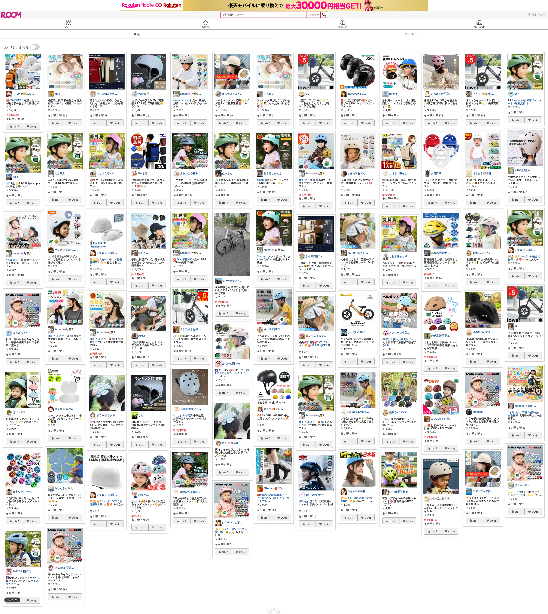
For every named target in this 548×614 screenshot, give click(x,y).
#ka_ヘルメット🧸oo (60, 335)
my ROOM (479, 24)
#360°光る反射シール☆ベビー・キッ (232, 373)
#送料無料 (519, 103)
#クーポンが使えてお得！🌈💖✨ (524, 258)
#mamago (263, 180)
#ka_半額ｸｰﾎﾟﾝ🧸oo (188, 259)
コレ (15, 126)
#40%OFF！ (16, 100)
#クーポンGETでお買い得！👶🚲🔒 (231, 531)
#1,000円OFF (319, 345)
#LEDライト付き (392, 569)
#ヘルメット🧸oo (16, 259)
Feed (68, 24)
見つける (205, 24)
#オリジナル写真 (183, 415)
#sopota (517, 100)
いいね (33, 126)
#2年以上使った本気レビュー (399, 339)
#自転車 (527, 100)
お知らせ (342, 24)
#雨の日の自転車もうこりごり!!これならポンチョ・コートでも (273, 497)
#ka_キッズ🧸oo (309, 180)
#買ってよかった (482, 579)
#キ (387, 345)
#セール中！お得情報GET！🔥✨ (106, 261)
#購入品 (303, 501)
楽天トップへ (537, 14)
